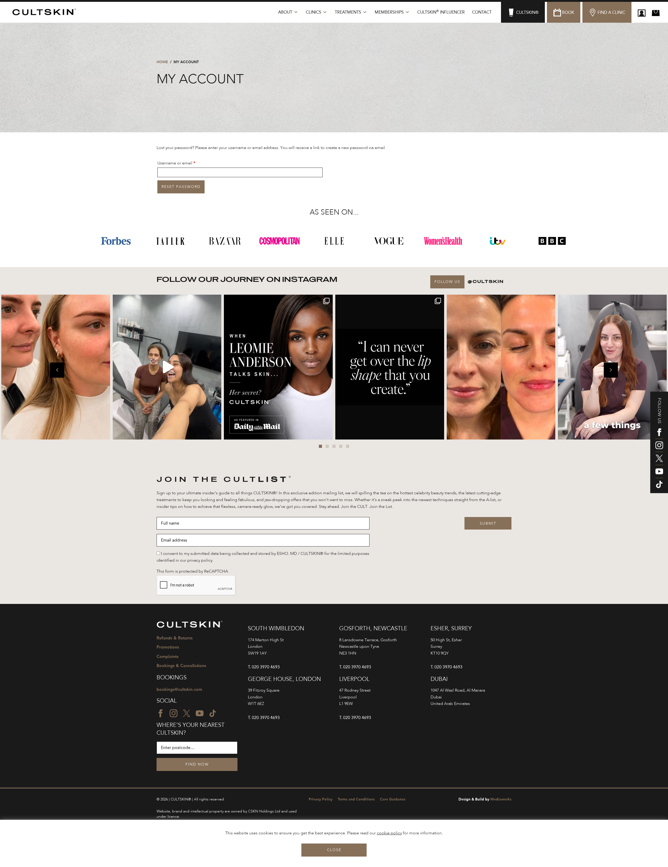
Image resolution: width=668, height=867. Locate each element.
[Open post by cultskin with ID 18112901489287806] (389, 367)
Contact (482, 12)
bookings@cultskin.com (179, 689)
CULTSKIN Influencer (441, 12)
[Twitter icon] (659, 458)
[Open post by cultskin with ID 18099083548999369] (501, 367)
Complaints (167, 656)
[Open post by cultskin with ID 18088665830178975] (167, 367)
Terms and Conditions (356, 799)
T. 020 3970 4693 (264, 666)
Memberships (389, 12)
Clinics (313, 12)
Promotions (168, 647)
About (285, 12)
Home (162, 62)
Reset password (181, 187)
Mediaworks (484, 799)
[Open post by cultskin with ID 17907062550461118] (278, 367)
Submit (488, 523)
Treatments (348, 12)
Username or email (184, 163)
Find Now (197, 764)
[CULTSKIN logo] (46, 12)
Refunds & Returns (175, 638)
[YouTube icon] (659, 471)
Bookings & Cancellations (181, 665)
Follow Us (447, 282)
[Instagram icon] (659, 445)
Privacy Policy (320, 799)
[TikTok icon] (659, 484)
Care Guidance (392, 799)
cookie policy (389, 833)
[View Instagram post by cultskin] (105, 433)
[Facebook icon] (659, 432)
